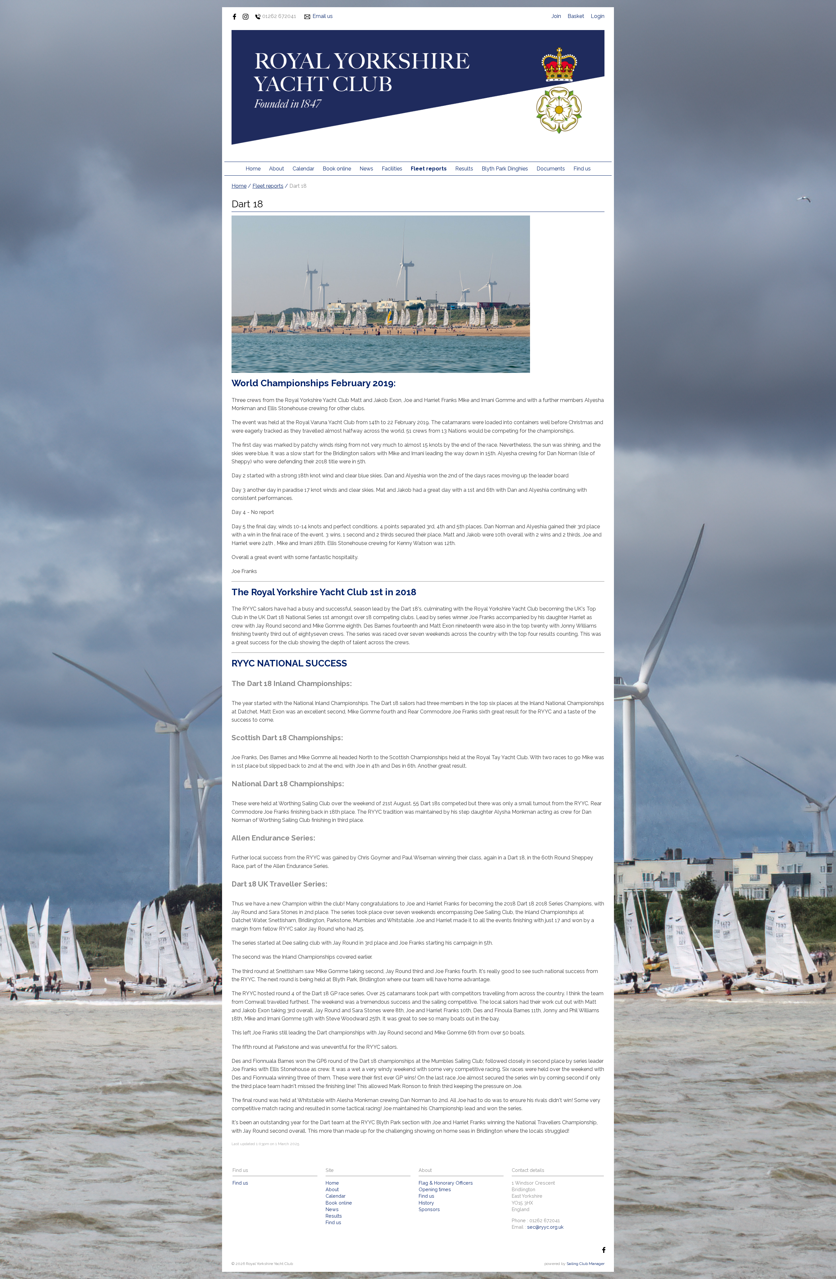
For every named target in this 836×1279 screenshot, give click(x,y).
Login (597, 16)
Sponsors (429, 1209)
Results (464, 169)
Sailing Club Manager (585, 1263)
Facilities (392, 169)
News (366, 169)
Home (253, 169)
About (276, 169)
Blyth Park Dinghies (505, 169)
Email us (323, 16)
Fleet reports (429, 169)
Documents (551, 169)
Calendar (303, 169)
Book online (337, 169)
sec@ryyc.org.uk (545, 1227)
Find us (582, 169)
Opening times (435, 1189)
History (426, 1203)
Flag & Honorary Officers (446, 1183)
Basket (576, 16)
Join (556, 16)
